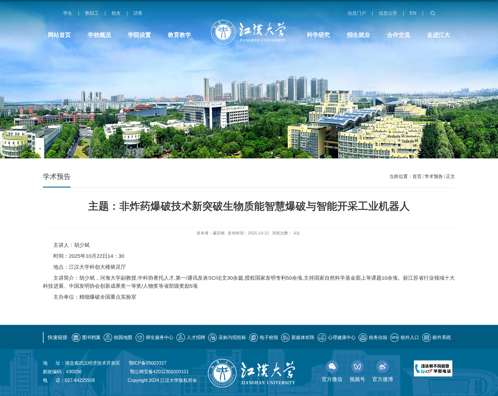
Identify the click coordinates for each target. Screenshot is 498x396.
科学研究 (318, 35)
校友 (116, 13)
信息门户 (357, 13)
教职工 (92, 13)
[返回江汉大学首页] (249, 32)
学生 (67, 13)
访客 (138, 13)
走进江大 (438, 35)
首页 (417, 176)
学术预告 (434, 176)
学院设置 (139, 35)
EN (413, 13)
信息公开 (388, 13)
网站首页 (59, 35)
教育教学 (179, 35)
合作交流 (398, 35)
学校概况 (99, 35)
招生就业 (358, 35)
